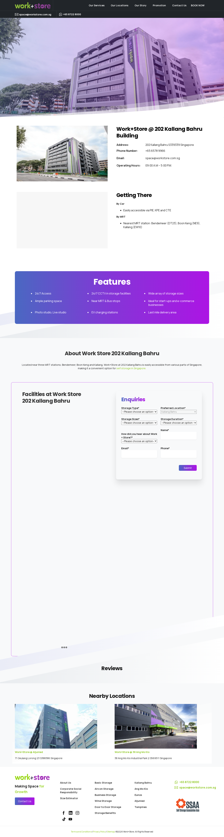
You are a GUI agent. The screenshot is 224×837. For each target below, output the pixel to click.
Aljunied (140, 801)
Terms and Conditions (81, 831)
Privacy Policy (99, 831)
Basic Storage (103, 782)
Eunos (138, 795)
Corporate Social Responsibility (70, 790)
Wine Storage (103, 801)
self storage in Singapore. (131, 368)
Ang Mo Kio (141, 788)
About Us (65, 782)
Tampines (141, 807)
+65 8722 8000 (189, 782)
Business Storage (105, 795)
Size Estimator (69, 798)
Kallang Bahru (143, 782)
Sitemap (111, 831)
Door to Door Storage (108, 807)
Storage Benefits (105, 813)
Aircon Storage (104, 788)
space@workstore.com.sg (35, 14)
